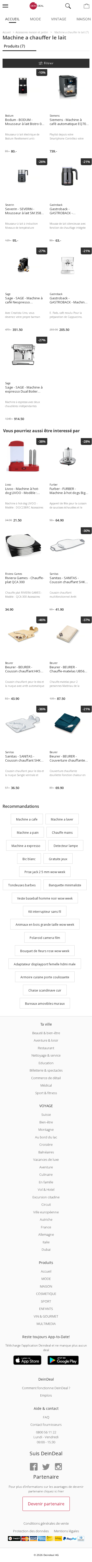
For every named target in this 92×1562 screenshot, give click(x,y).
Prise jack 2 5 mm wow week (45, 872)
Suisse (46, 1114)
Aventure (46, 1167)
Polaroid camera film (45, 938)
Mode (35, 19)
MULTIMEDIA (46, 1323)
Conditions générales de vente (46, 1523)
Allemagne (46, 1234)
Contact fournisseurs (46, 1424)
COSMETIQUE (46, 1293)
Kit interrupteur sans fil (44, 911)
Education (46, 1063)
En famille (46, 1182)
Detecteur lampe (66, 846)
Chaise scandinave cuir (44, 990)
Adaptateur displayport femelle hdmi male (45, 964)
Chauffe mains (62, 832)
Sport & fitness (46, 1093)
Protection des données (31, 1531)
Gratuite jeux (58, 859)
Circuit (46, 1204)
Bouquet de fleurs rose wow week (44, 951)
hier (61, 1491)
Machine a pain (28, 832)
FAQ (46, 1417)
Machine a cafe (27, 819)
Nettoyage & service (46, 1055)
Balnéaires (46, 1152)
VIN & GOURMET (46, 1316)
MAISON (46, 1286)
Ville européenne (46, 1212)
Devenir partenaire (46, 1504)
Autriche (46, 1219)
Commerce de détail (46, 1078)
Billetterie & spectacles (46, 1070)
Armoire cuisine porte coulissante (44, 977)
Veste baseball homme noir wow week (45, 898)
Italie (46, 1242)
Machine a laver (62, 819)
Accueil (12, 19)
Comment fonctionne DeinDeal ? (46, 1388)
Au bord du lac (46, 1137)
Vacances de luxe (46, 1159)
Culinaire (46, 1174)
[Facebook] (34, 1467)
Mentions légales (66, 1531)
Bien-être (46, 1122)
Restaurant (46, 1048)
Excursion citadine (46, 1197)
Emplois (46, 1395)
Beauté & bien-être (46, 1033)
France (46, 1227)
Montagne (46, 1129)
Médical (46, 1085)
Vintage (58, 19)
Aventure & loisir (46, 1040)
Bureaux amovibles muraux (45, 1003)
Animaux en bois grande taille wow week (45, 925)
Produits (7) (14, 46)
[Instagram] (58, 1467)
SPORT (46, 1301)
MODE (46, 1278)
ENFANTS (46, 1308)
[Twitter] (46, 1467)
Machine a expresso (26, 846)
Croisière (46, 1144)
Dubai (46, 1249)
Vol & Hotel (46, 1189)
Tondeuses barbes (22, 885)
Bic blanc (29, 859)
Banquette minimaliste (65, 885)
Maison (83, 19)
